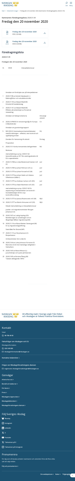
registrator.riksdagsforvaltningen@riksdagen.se (21, 369)
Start (3, 11)
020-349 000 (9, 348)
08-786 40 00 (9, 335)
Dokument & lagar (12, 11)
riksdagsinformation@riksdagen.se (16, 352)
